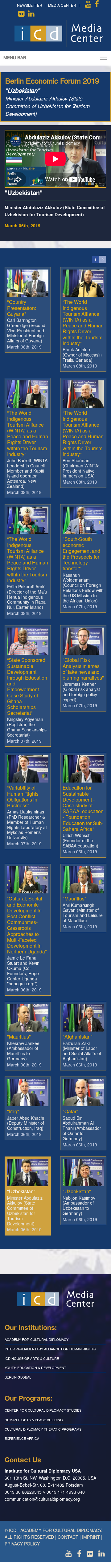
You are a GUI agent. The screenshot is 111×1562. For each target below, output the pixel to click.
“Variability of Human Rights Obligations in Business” (23, 796)
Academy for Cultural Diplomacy (36, 1339)
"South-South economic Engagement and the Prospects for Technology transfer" (81, 553)
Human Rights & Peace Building (34, 1419)
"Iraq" (13, 1111)
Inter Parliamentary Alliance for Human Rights (50, 1348)
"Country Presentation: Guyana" (21, 307)
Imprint (91, 1537)
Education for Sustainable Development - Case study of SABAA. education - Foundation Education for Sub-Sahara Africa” (83, 808)
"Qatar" (70, 1111)
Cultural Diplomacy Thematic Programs (43, 1429)
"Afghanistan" (77, 1036)
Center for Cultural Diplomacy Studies (43, 1410)
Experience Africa (22, 1438)
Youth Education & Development (35, 1367)
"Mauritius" (74, 898)
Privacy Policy (22, 1544)
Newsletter (29, 5)
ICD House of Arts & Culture (32, 1358)
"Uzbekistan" (21, 1191)
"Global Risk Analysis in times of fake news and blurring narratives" (83, 668)
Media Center (62, 5)
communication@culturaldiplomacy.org (42, 1499)
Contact (68, 1537)
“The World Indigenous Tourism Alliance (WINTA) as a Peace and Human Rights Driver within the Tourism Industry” (83, 322)
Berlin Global (18, 1377)
